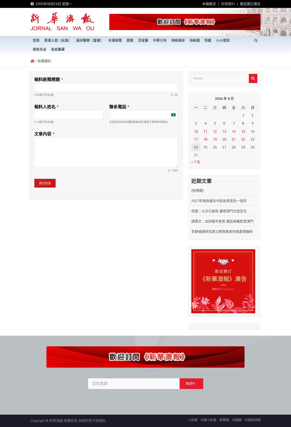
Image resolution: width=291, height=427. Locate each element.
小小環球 (223, 40)
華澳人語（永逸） (58, 40)
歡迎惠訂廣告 (250, 4)
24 (196, 147)
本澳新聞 (115, 40)
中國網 (237, 420)
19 (215, 139)
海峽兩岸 (178, 40)
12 (215, 132)
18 (205, 139)
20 (224, 139)
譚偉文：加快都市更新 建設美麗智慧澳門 (222, 221)
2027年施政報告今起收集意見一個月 (219, 201)
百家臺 (143, 40)
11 (205, 132)
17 (196, 139)
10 (196, 132)
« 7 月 (195, 162)
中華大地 (160, 40)
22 (243, 139)
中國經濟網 (253, 420)
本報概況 (209, 4)
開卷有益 (39, 49)
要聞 (130, 40)
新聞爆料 (228, 4)
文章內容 (44, 134)
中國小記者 (208, 420)
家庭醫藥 (58, 49)
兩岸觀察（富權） (90, 40)
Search (253, 78)
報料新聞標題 (48, 79)
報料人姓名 (46, 106)
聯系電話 (119, 106)
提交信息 (45, 183)
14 (234, 132)
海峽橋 (195, 40)
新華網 (224, 420)
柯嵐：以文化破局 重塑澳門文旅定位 (219, 211)
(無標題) (197, 191)
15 (243, 132)
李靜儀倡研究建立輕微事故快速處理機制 (222, 232)
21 (234, 139)
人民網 (192, 420)
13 (224, 132)
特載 (208, 40)
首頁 (36, 40)
